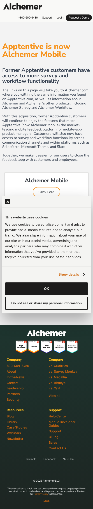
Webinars (14, 433)
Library (12, 422)
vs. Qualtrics (58, 366)
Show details (68, 274)
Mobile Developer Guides (62, 424)
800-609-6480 (18, 366)
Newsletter (15, 438)
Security (13, 399)
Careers (13, 383)
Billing (53, 437)
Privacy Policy (41, 493)
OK (46, 289)
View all (54, 395)
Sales (53, 442)
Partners (13, 394)
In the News (16, 377)
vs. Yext (54, 388)
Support (55, 431)
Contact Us (57, 448)
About (11, 371)
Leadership (15, 388)
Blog (10, 416)
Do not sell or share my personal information (46, 303)
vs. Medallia (58, 377)
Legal (46, 500)
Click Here (46, 191)
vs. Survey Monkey (63, 371)
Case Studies (17, 427)
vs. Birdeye (57, 383)
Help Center (58, 416)
